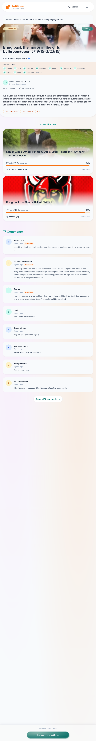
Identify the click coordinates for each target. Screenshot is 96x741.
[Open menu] (87, 7)
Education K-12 (10, 29)
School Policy (27, 111)
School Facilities (11, 111)
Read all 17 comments (48, 399)
